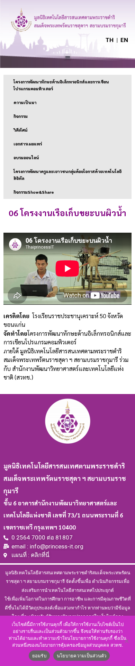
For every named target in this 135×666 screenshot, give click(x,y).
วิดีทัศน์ (21, 130)
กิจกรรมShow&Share (34, 192)
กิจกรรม (21, 116)
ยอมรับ (39, 655)
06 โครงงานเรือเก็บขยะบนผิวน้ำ (67, 212)
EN (124, 40)
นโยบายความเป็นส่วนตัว (82, 655)
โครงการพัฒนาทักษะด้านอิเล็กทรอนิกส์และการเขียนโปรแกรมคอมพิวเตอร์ (61, 85)
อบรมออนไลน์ (26, 157)
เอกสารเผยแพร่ (28, 144)
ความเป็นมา (25, 102)
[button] (68, 57)
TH (110, 40)
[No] (126, 640)
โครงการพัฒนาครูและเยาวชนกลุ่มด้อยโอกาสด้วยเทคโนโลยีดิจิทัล (68, 175)
